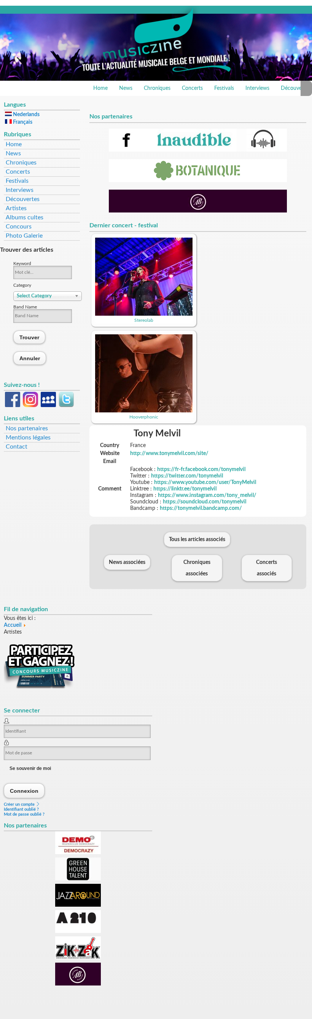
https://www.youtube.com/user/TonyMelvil (205, 482)
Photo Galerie (24, 236)
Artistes (16, 208)
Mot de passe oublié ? (24, 814)
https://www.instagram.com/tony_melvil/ (207, 495)
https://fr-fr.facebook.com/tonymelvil (201, 469)
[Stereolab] (144, 314)
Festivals (224, 88)
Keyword (22, 263)
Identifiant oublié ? (21, 809)
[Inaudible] (198, 150)
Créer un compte (20, 804)
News (125, 88)
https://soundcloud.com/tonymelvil (204, 502)
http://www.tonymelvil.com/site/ (169, 453)
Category (22, 285)
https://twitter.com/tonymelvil (187, 476)
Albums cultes (24, 217)
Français (22, 122)
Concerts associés (266, 568)
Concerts (192, 88)
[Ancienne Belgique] (198, 211)
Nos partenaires (27, 428)
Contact (16, 447)
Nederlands (26, 114)
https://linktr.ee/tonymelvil (184, 489)
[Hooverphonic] (144, 411)
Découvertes (23, 199)
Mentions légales (28, 437)
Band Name (25, 307)
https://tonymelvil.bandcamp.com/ (201, 508)
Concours (19, 227)
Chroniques (157, 88)
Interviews (257, 88)
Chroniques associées (196, 568)
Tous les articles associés (197, 539)
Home (100, 88)
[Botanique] (198, 180)
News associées (127, 562)
